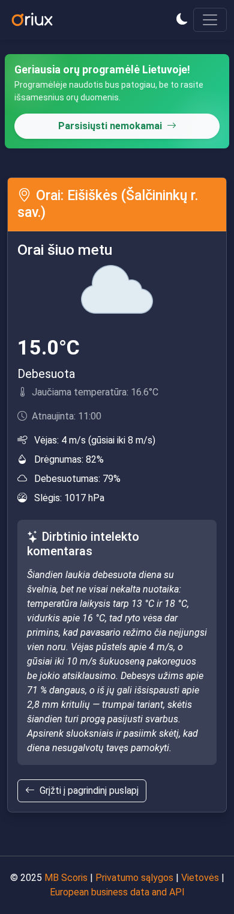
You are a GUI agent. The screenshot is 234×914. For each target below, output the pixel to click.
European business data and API (117, 892)
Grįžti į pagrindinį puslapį (89, 790)
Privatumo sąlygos (134, 877)
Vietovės (200, 877)
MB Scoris (66, 877)
